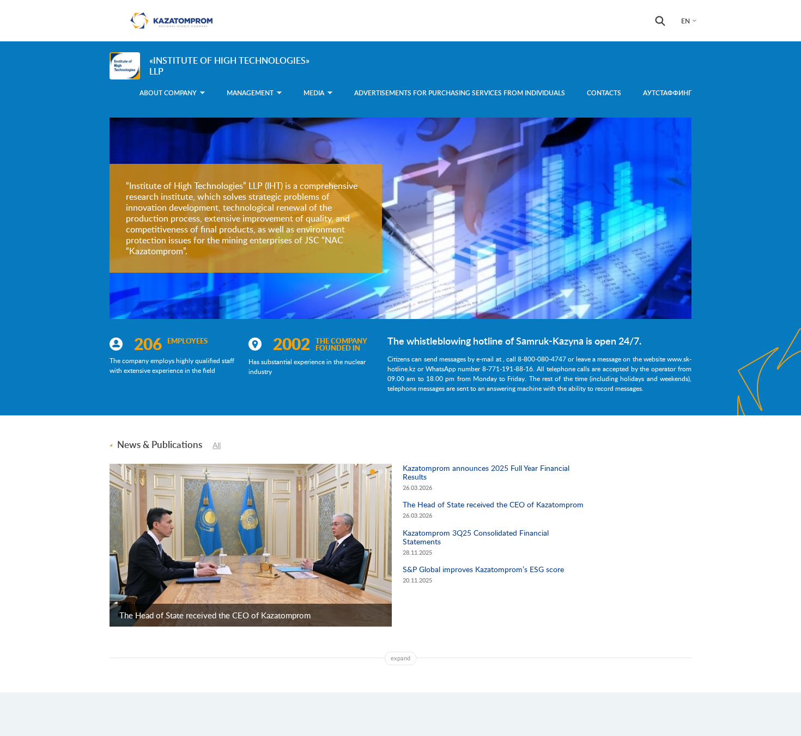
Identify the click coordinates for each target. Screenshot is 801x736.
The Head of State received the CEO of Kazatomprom (215, 615)
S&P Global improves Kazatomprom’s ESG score (483, 569)
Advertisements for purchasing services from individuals (459, 93)
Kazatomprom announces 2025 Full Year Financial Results (486, 472)
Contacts (604, 93)
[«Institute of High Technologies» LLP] (125, 65)
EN (685, 21)
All (217, 445)
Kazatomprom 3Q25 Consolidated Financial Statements (476, 537)
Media (314, 93)
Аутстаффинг (667, 93)
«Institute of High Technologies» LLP (229, 65)
